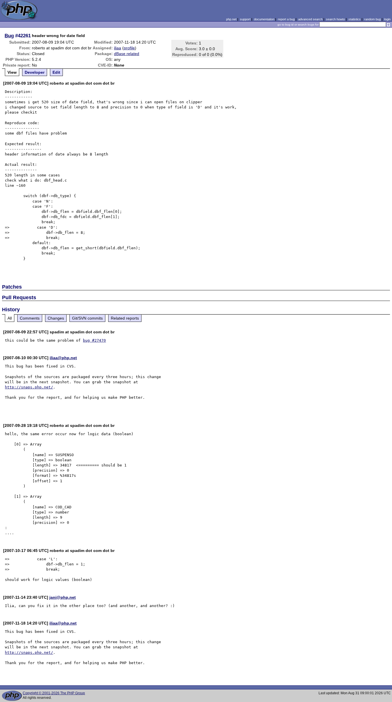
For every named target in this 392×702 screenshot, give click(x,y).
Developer (34, 72)
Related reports (125, 318)
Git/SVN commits (87, 318)
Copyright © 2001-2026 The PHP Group (54, 693)
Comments (30, 318)
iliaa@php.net (63, 357)
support (245, 19)
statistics (354, 19)
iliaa (117, 48)
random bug (372, 19)
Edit (56, 72)
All (9, 318)
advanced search (310, 19)
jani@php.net (62, 597)
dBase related (126, 53)
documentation (264, 19)
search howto (335, 19)
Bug (9, 35)
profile (129, 48)
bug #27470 (94, 340)
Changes (56, 318)
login (387, 19)
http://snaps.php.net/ (29, 387)
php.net (231, 19)
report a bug (286, 19)
